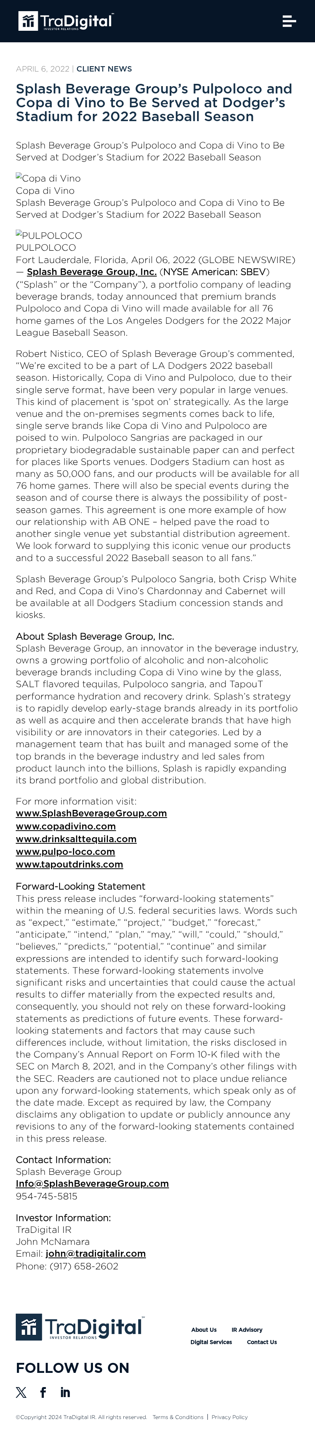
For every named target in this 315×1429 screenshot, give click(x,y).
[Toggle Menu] (289, 21)
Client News (104, 69)
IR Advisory (247, 1330)
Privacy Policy (230, 1417)
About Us (204, 1330)
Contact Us (262, 1342)
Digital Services (211, 1342)
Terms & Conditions (178, 1417)
